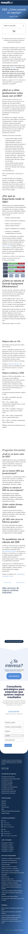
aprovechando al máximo (9, 551)
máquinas (12, 67)
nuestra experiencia (13, 364)
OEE (16, 80)
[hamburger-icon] (25, 3)
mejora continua (6, 245)
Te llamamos (8, 745)
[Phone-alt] (5, 768)
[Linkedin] (2, 768)
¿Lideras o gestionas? (9, 618)
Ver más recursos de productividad (14, 641)
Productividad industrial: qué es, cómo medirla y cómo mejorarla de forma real (13, 604)
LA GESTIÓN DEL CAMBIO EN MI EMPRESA (13, 631)
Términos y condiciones (9, 930)
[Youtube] (8, 768)
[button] (23, 25)
